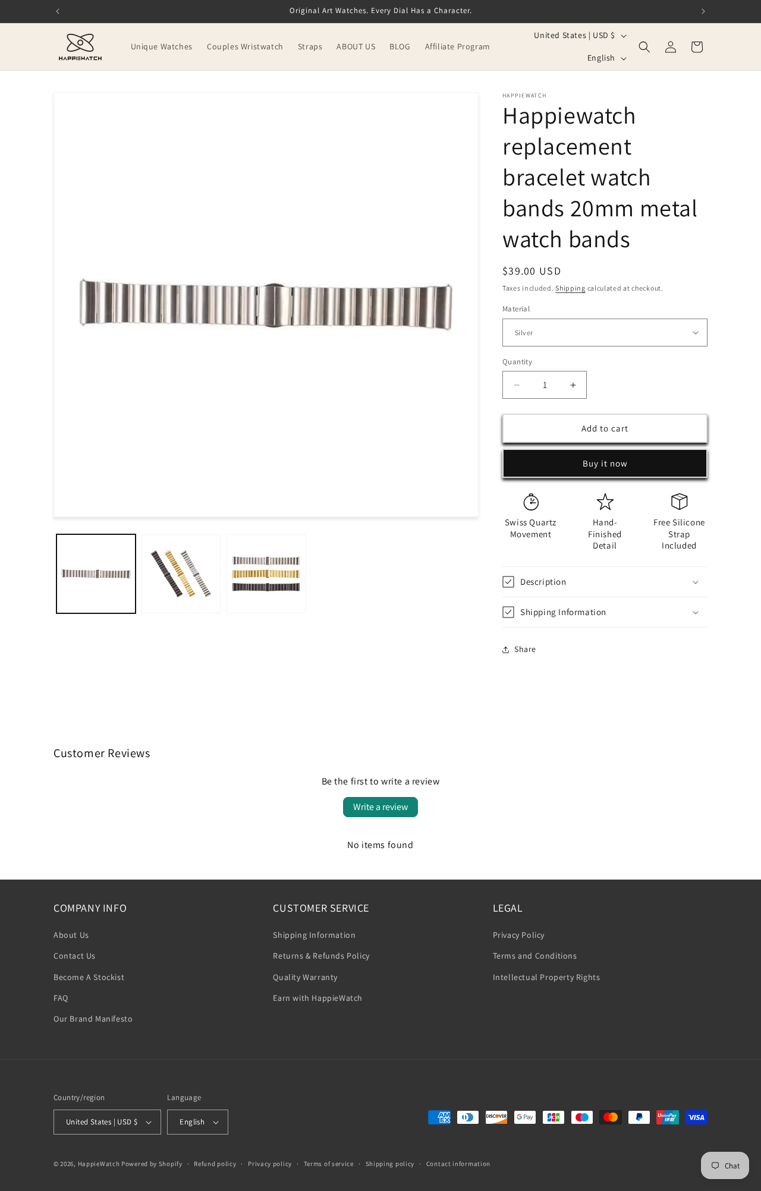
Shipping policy (390, 1164)
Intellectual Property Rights (546, 977)
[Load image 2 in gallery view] (181, 573)
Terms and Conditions (535, 955)
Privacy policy (270, 1164)
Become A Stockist (89, 977)
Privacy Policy (519, 935)
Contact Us (75, 955)
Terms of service (329, 1164)
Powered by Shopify (152, 1164)
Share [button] (525, 649)
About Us (71, 935)
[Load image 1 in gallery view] (96, 573)
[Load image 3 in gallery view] (266, 573)
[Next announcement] (703, 11)
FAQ (61, 997)
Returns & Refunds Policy (321, 955)
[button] (644, 47)
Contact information (458, 1164)
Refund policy (215, 1164)
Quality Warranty (305, 977)
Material (516, 309)
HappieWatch (99, 1164)
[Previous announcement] (58, 11)
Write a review (380, 807)
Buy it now (605, 463)
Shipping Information (314, 935)
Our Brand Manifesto (93, 1018)
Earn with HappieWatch (318, 997)
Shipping (570, 287)
